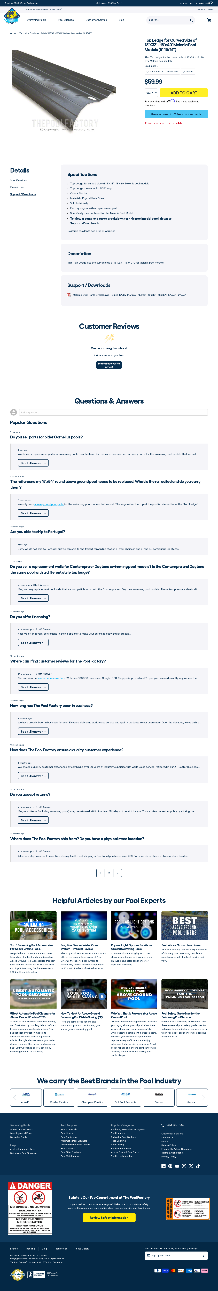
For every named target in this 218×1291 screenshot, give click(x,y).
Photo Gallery (82, 1248)
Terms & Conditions (172, 1152)
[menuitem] (36, 20)
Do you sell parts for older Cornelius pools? (46, 436)
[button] (14, 1097)
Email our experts (189, 114)
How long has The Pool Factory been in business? (51, 705)
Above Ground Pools (21, 1129)
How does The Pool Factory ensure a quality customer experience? (66, 749)
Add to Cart (183, 92)
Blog (44, 1248)
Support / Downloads (23, 194)
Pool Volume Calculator (22, 1149)
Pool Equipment (69, 1137)
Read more (150, 65)
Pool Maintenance (70, 1156)
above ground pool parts (49, 504)
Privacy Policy (168, 1156)
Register (201, 9)
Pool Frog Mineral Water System (128, 1129)
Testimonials (60, 1248)
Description (17, 187)
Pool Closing (117, 1144)
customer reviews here (51, 678)
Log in (210, 9)
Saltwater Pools (18, 1137)
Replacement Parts (121, 1148)
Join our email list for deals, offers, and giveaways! (171, 1248)
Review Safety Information (109, 1217)
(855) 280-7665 (175, 1125)
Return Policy (168, 1145)
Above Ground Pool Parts (125, 1152)
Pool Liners (67, 1133)
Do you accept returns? (30, 793)
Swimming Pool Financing (23, 1153)
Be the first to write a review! (109, 365)
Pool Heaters (118, 1133)
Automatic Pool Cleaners (74, 1141)
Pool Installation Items (122, 1156)
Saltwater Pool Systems (123, 1137)
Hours (164, 1141)
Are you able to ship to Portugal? (37, 531)
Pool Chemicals (69, 1129)
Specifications (18, 180)
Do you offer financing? (30, 616)
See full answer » (33, 463)
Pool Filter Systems (71, 1152)
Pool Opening (118, 1141)
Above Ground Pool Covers (75, 1144)
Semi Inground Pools (21, 1133)
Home (13, 33)
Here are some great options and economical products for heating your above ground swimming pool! (82, 1021)
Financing (30, 1248)
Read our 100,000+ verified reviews (21, 3)
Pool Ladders (68, 1148)
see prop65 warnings (103, 231)
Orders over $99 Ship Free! (108, 2)
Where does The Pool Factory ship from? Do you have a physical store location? (77, 838)
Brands (14, 1248)
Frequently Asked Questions (176, 1149)
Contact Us (167, 1137)
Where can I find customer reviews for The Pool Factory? (58, 660)
